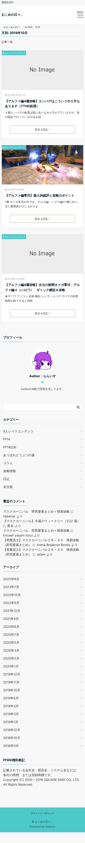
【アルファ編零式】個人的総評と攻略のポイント (40, 195)
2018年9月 (11, 746)
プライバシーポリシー (42, 813)
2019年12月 (11, 674)
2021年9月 (11, 619)
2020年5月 (11, 642)
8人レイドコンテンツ (14, 52)
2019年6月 (11, 698)
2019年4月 (11, 706)
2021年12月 (11, 611)
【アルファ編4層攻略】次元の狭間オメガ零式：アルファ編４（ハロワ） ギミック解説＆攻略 (42, 287)
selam (41, 554)
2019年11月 (11, 682)
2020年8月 (11, 627)
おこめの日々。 (13, 14)
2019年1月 (10, 722)
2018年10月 (11, 738)
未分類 (8, 487)
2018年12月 (11, 730)
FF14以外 (9, 447)
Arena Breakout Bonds (53, 545)
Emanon (50, 826)
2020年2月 (11, 658)
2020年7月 (11, 635)
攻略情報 (9, 471)
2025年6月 (11, 579)
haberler (9, 516)
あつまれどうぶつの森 (19, 455)
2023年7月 (11, 587)
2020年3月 (11, 650)
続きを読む (42, 129)
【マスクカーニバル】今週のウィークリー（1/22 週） (41, 521)
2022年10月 (12, 595)
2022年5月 (11, 603)
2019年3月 (11, 714)
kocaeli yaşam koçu (18, 535)
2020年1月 (11, 666)
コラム (8, 463)
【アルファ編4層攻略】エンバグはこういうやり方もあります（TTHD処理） (42, 103)
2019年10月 (11, 690)
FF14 (6, 439)
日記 (6, 479)
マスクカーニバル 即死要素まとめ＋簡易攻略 (36, 511)
